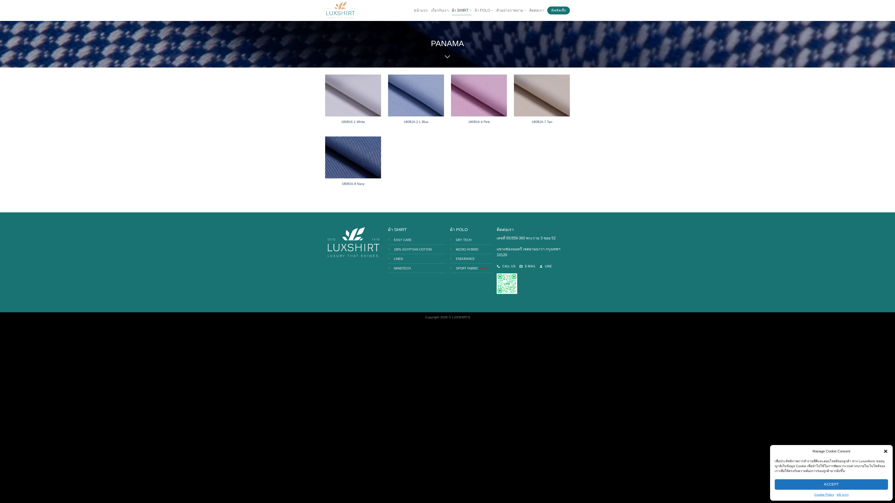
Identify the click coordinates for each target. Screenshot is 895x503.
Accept (831, 484)
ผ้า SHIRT (460, 10)
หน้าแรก (842, 494)
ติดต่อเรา (536, 10)
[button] (885, 451)
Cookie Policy (824, 494)
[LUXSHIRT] (340, 10)
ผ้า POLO (482, 10)
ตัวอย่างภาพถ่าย (509, 10)
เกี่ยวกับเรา (440, 10)
